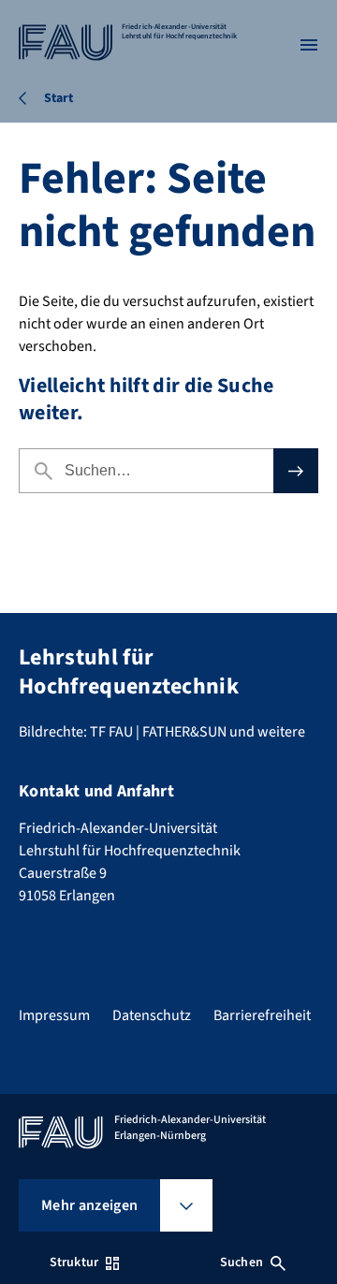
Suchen (241, 1262)
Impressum (54, 1015)
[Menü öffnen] (309, 45)
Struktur (74, 1262)
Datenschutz (151, 1015)
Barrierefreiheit (262, 1015)
